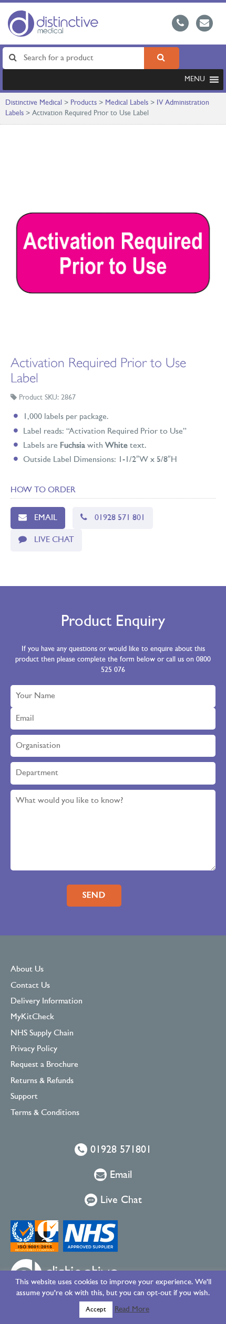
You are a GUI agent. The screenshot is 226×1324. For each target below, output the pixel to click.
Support (24, 1097)
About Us (27, 969)
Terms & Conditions (45, 1113)
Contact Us (30, 985)
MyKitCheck (32, 1017)
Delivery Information (47, 1001)
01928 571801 (119, 1150)
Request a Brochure (44, 1065)
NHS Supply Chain (42, 1033)
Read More (132, 1310)
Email (45, 518)
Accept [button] (96, 1309)
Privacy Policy (34, 1049)
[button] (194, 79)
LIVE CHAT (54, 540)
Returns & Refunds (42, 1081)
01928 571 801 (120, 518)
